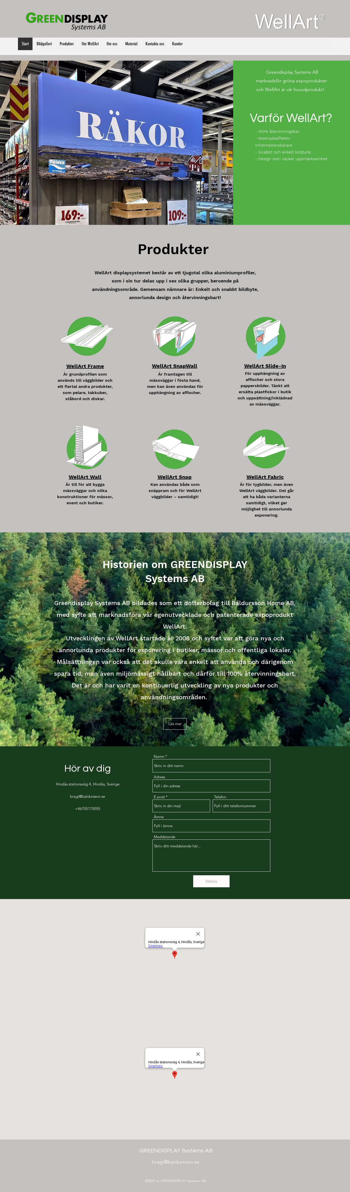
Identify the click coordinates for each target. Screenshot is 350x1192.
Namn (159, 756)
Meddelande (164, 837)
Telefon (220, 797)
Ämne (159, 817)
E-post (159, 797)
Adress (159, 777)
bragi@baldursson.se (87, 796)
